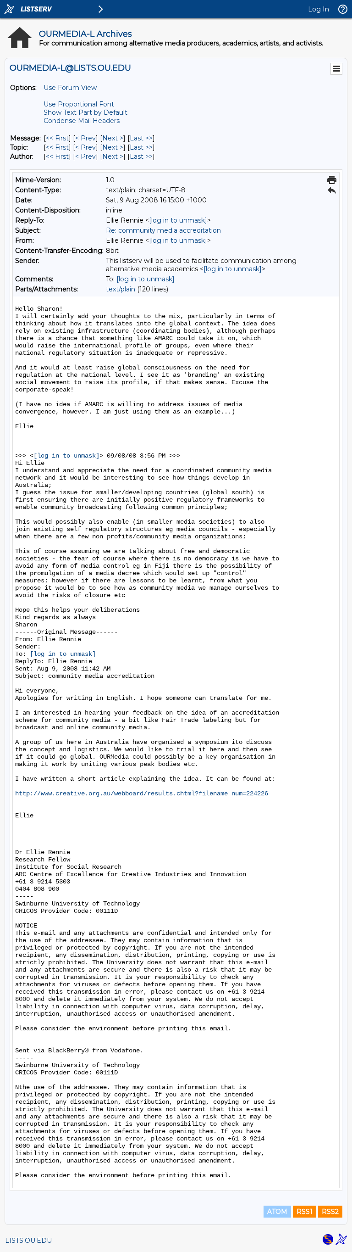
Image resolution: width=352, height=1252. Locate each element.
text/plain (120, 289)
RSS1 (305, 1211)
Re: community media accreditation (163, 230)
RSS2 (330, 1211)
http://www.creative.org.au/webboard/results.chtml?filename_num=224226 (141, 793)
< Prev (85, 138)
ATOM (277, 1211)
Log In (318, 9)
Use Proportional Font (79, 104)
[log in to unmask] (178, 220)
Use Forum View (70, 88)
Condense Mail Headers (82, 121)
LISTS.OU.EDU (28, 1240)
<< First (57, 138)
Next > (112, 138)
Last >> (141, 138)
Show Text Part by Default (85, 112)
